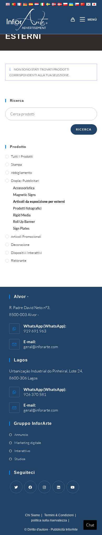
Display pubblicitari (25, 181)
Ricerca (84, 129)
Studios (19, 459)
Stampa (16, 164)
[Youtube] (72, 487)
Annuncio (21, 434)
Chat (90, 524)
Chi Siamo (32, 515)
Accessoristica (24, 188)
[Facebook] (30, 487)
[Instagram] (44, 487)
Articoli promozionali (26, 236)
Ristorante (18, 260)
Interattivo (22, 451)
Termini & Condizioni (59, 515)
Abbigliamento (21, 172)
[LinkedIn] (58, 487)
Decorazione (20, 244)
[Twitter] (16, 487)
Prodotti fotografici (27, 208)
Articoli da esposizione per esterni (39, 201)
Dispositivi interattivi (26, 253)
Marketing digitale (27, 443)
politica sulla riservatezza (49, 520)
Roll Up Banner (24, 221)
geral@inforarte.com (41, 346)
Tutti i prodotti (22, 156)
